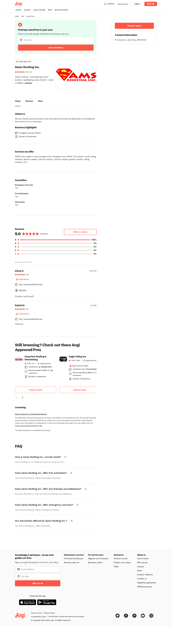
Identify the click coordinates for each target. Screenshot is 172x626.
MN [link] (22, 16)
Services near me (71, 562)
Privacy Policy (49, 613)
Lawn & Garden (39, 10)
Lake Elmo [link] (30, 16)
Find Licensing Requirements (26, 426)
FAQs (116, 566)
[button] (16, 398)
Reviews (29, 101)
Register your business (98, 558)
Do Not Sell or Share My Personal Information (66, 616)
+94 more (28, 83)
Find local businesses (73, 558)
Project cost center (122, 562)
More (50, 10)
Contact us (142, 578)
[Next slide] (22, 397)
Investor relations (145, 574)
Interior (18, 10)
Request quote (35, 389)
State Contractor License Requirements (31, 414)
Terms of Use (36, 613)
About (18, 101)
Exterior (27, 10)
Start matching (56, 47)
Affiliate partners (144, 586)
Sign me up (37, 583)
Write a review (80, 232)
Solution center (121, 558)
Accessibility (38, 616)
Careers (140, 566)
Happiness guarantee (146, 582)
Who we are (142, 562)
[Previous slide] (16, 397)
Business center (95, 562)
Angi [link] (17, 16)
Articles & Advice (61, 10)
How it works (143, 558)
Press (139, 570)
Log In (137, 3)
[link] (35, 367)
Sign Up (150, 3)
